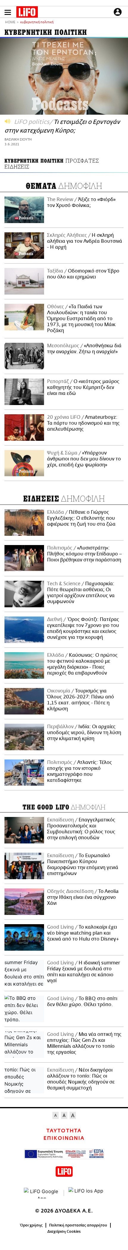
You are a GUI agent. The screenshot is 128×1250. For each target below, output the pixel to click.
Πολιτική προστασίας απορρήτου (78, 1225)
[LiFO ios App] (86, 1193)
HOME (10, 22)
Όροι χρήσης (31, 1225)
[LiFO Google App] (42, 1193)
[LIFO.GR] (27, 13)
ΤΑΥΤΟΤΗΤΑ (63, 1131)
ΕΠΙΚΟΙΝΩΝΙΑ (64, 1138)
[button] (7, 12)
